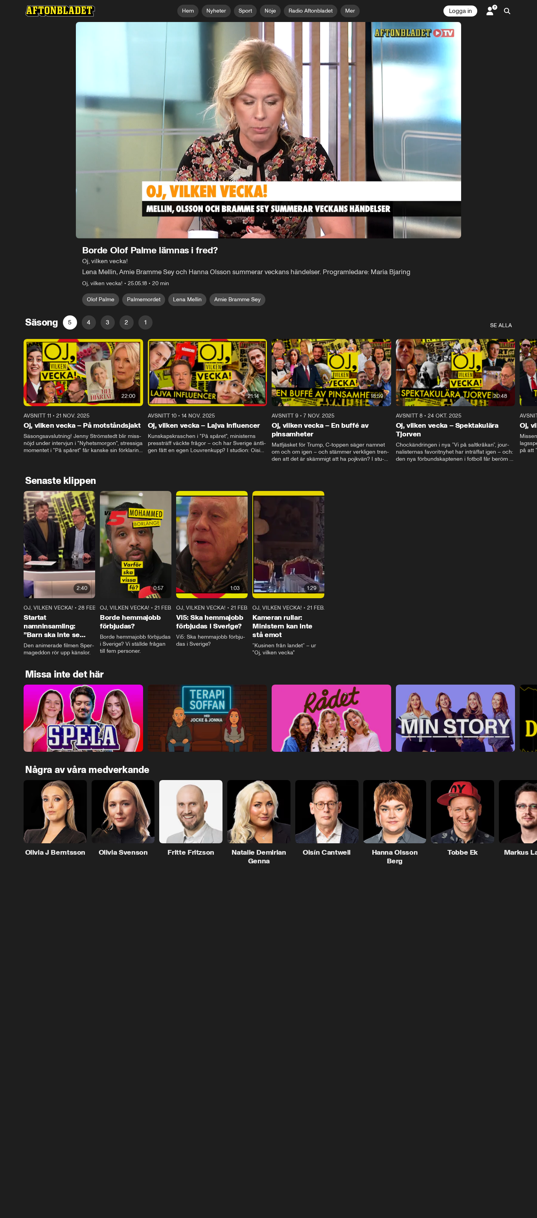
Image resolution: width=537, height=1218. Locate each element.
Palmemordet (143, 299)
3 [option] (107, 322)
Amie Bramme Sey (237, 299)
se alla (501, 325)
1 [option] (145, 322)
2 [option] (126, 322)
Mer (350, 10)
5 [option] (70, 322)
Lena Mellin (187, 299)
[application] (268, 130)
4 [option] (88, 322)
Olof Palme (100, 299)
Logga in (460, 11)
